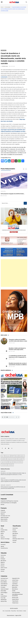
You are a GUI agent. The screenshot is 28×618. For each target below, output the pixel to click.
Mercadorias (15, 533)
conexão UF (21, 459)
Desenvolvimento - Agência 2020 (14, 615)
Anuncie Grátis (7, 610)
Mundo (2, 533)
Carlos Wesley (4, 585)
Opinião (13, 590)
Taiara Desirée (15, 601)
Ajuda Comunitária (4, 517)
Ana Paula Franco (4, 578)
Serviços (14, 537)
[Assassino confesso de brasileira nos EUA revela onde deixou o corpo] (4, 341)
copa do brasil (4, 462)
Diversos (2, 565)
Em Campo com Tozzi (5, 515)
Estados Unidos (4, 529)
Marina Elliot (14, 587)
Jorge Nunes (14, 583)
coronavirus (3, 465)
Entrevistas (3, 512)
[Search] (26, 2)
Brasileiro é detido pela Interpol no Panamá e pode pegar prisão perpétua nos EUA (17, 350)
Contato (24, 610)
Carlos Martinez (4, 583)
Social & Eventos (4, 548)
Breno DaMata (4, 581)
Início (4, 610)
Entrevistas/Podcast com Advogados (9, 502)
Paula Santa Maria (16, 592)
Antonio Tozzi (4, 580)
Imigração (3, 191)
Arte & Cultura (5, 542)
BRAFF (12, 456)
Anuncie (14, 542)
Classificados (17, 526)
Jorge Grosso (15, 581)
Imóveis (14, 529)
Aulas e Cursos (4, 567)
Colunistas (4, 576)
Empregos (15, 531)
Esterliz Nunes (4, 596)
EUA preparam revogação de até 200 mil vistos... (13, 193)
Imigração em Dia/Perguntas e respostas (9, 500)
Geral (2, 526)
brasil (17, 456)
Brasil (2, 535)
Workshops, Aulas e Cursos (18, 538)
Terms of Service (19, 610)
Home (2, 7)
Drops (2, 594)
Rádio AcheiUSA (4, 519)
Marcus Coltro (15, 585)
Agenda (2, 546)
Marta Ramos (15, 589)
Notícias (2, 504)
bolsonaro (7, 456)
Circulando (3, 587)
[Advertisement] (14, 28)
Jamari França (15, 580)
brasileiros (22, 456)
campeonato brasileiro (12, 459)
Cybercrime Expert (5, 589)
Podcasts (4, 508)
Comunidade (7, 7)
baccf (2, 456)
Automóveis (15, 528)
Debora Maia (5, 66)
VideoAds (4, 553)
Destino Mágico (4, 592)
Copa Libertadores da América (15, 462)
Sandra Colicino (15, 599)
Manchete (8, 485)
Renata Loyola (15, 597)
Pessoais (15, 540)
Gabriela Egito (4, 599)
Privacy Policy (13, 610)
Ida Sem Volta (4, 601)
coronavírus (10, 465)
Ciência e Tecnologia (5, 538)
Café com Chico (4, 520)
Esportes (3, 537)
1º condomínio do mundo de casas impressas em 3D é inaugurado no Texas (17, 357)
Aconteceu (3, 544)
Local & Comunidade (7, 494)
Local (2, 528)
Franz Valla (3, 597)
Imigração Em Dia (15, 578)
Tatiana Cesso (15, 602)
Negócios (3, 513)
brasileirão (3, 459)
